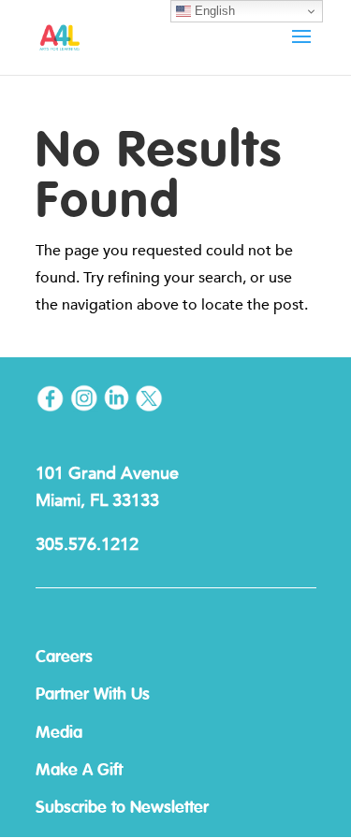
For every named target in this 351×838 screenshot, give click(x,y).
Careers (64, 657)
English (213, 11)
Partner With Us (93, 694)
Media (59, 733)
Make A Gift (79, 770)
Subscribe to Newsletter (122, 808)
